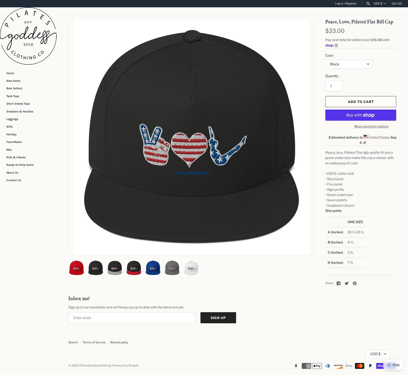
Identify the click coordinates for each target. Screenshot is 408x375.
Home (10, 73)
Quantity (331, 76)
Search (73, 342)
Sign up (218, 318)
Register (351, 3)
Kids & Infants (16, 157)
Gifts (9, 126)
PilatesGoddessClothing (95, 365)
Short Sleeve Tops (18, 103)
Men (9, 149)
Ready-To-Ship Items (20, 164)
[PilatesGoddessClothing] (28, 36)
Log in (339, 3)
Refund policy (119, 342)
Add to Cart (361, 102)
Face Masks (14, 142)
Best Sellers (14, 88)
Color (329, 55)
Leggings (12, 119)
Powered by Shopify (125, 365)
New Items (13, 80)
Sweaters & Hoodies (19, 111)
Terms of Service (94, 342)
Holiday (11, 134)
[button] (78, 137)
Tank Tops (12, 96)
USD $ (378, 3)
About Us (12, 172)
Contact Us (13, 180)
